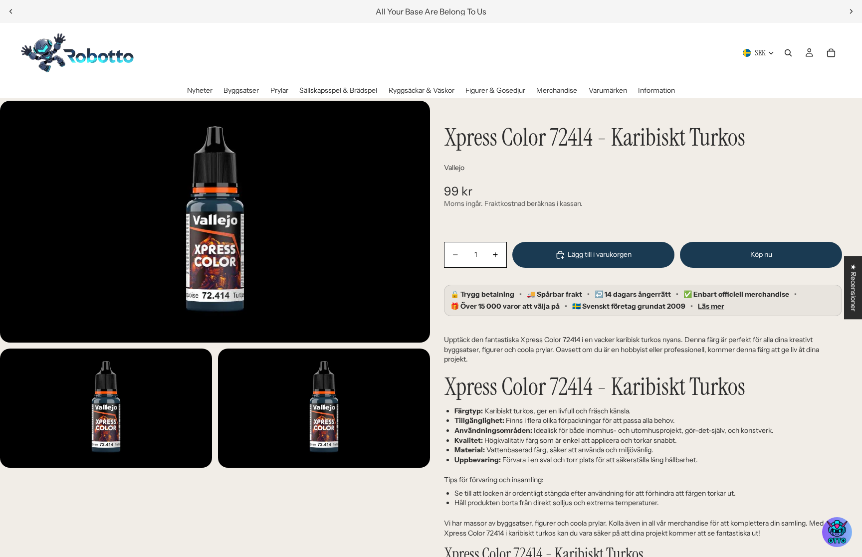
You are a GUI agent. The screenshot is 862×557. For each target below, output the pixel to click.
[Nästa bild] (851, 11)
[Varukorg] (831, 53)
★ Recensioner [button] (853, 287)
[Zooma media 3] (324, 408)
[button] (837, 532)
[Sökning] (788, 53)
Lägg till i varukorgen (600, 254)
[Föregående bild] (11, 11)
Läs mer (711, 306)
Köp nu (761, 254)
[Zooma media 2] (106, 408)
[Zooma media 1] (215, 222)
